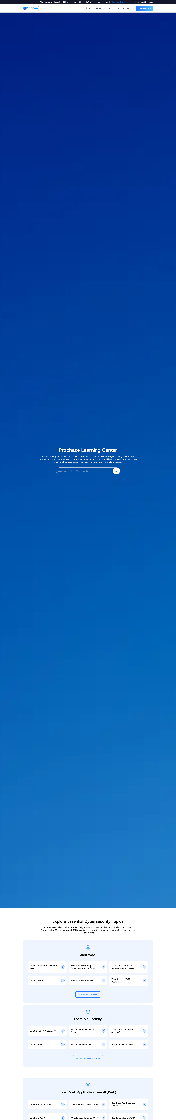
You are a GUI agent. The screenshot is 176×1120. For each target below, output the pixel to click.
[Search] (116, 471)
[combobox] (84, 471)
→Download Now (116, 2)
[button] (141, 2)
